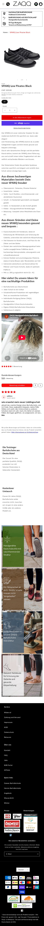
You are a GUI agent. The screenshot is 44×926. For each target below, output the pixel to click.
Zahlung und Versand (12, 717)
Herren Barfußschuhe (12, 788)
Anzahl (5, 106)
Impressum (8, 722)
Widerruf (7, 712)
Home (5, 32)
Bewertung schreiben (17, 385)
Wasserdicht (9, 798)
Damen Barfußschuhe (12, 783)
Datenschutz (9, 732)
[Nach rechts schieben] (26, 80)
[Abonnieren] (37, 854)
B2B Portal (8, 765)
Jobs (6, 760)
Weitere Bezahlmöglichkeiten (22, 128)
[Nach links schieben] (17, 80)
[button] (8, 4)
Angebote (8, 793)
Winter (7, 803)
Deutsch (21, 869)
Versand (4, 94)
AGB (6, 727)
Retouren (7, 737)
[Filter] (35, 385)
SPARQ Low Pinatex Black (20, 32)
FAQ (6, 755)
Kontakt (7, 750)
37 (5, 102)
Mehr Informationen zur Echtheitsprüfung (24, 432)
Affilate (7, 770)
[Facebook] (22, 911)
